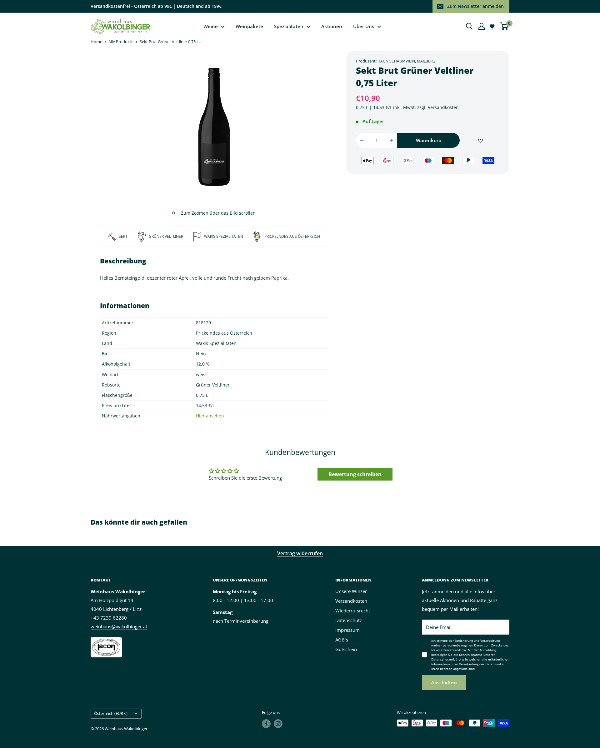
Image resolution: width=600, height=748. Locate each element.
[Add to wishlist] (480, 140)
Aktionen (331, 26)
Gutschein (346, 649)
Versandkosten (443, 107)
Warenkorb (428, 140)
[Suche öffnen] (469, 26)
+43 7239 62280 (109, 618)
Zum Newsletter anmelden (475, 6)
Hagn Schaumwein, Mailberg (406, 61)
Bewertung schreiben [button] (355, 474)
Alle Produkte (120, 41)
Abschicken (444, 682)
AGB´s (341, 639)
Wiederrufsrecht (352, 610)
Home (96, 41)
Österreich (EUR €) (111, 713)
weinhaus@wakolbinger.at (119, 626)
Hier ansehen (210, 416)
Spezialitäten (288, 26)
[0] (504, 26)
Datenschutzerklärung (447, 659)
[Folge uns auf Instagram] (278, 723)
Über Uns (363, 26)
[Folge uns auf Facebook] (266, 723)
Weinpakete (249, 26)
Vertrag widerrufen (300, 553)
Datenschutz (348, 620)
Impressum (347, 630)
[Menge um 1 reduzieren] (362, 140)
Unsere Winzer (351, 591)
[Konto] (481, 26)
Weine (210, 26)
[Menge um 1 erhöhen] (391, 140)
